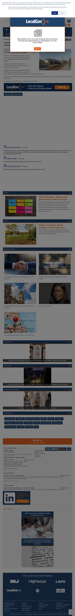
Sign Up (37, 49)
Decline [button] (62, 13)
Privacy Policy (61, 4)
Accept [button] (54, 13)
